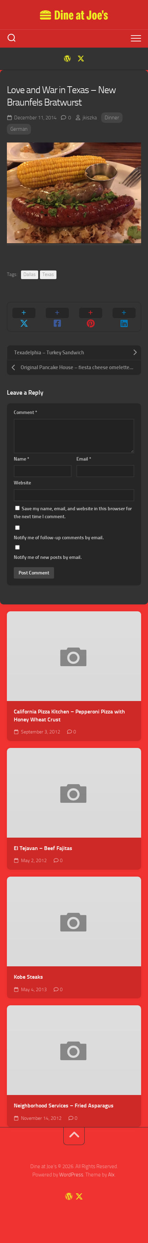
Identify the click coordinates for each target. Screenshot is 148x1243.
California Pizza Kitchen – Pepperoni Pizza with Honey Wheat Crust (69, 715)
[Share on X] (24, 316)
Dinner (112, 118)
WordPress (71, 1175)
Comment (25, 412)
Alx (111, 1175)
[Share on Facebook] (57, 316)
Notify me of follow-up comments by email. (59, 538)
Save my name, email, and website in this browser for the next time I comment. (73, 513)
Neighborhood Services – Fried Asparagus (64, 1105)
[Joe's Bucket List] (67, 58)
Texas (48, 274)
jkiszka (90, 118)
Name (21, 459)
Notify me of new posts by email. (48, 557)
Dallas (29, 274)
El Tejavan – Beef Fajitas (43, 848)
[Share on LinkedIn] (124, 316)
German (19, 129)
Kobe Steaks (28, 977)
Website (22, 483)
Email (83, 459)
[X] (81, 58)
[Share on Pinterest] (90, 316)
